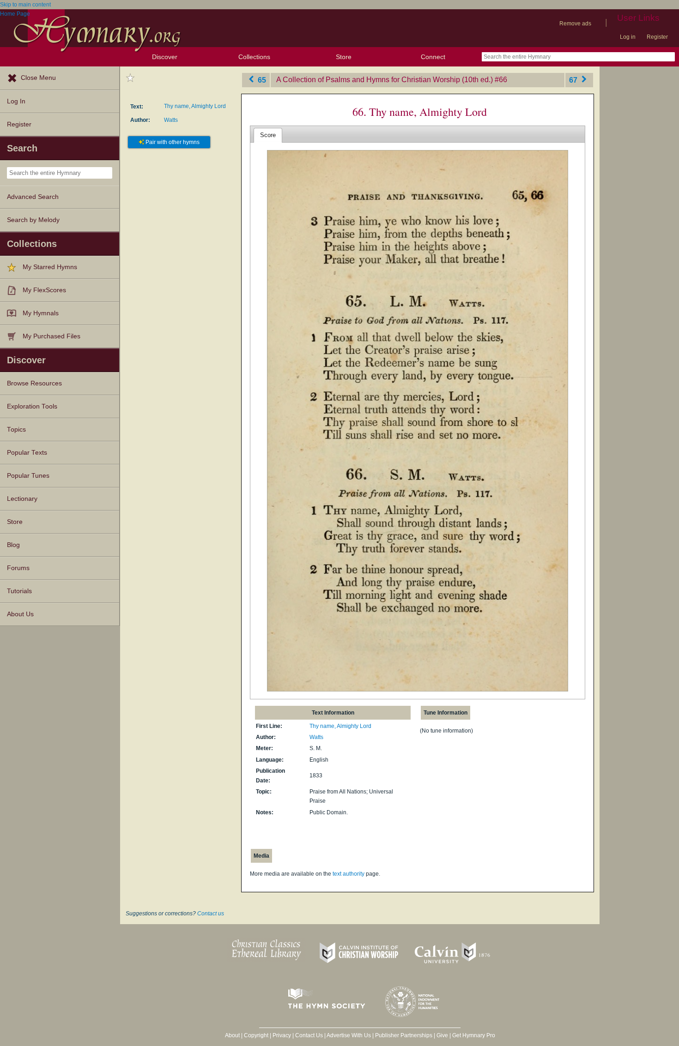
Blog (13, 544)
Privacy (282, 1035)
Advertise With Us (349, 1035)
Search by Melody (33, 219)
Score (268, 135)
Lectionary (22, 498)
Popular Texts (27, 452)
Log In (16, 101)
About (232, 1035)
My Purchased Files (51, 336)
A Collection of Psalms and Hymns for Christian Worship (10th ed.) (384, 80)
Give (442, 1035)
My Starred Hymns (50, 267)
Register (657, 37)
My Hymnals (41, 313)
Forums (18, 568)
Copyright (256, 1035)
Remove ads (575, 23)
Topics (16, 429)
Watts (171, 120)
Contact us (210, 913)
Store (344, 56)
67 (574, 80)
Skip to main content (25, 4)
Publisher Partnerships (403, 1035)
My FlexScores (44, 290)
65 (261, 80)
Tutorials (19, 591)
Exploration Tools (32, 406)
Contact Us (309, 1035)
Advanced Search (33, 196)
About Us (20, 614)
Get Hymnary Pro (473, 1035)
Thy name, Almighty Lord (195, 106)
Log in (628, 37)
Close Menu (38, 77)
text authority (348, 874)
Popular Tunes (28, 475)
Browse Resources (34, 383)
